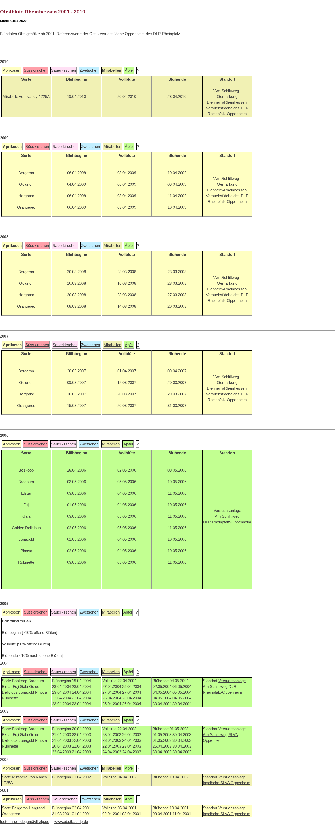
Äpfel (129, 70)
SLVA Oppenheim (235, 783)
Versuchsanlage (232, 681)
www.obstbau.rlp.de (71, 822)
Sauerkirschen (63, 70)
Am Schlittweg (215, 686)
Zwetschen (89, 70)
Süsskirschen (35, 70)
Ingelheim (211, 783)
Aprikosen (11, 70)
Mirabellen (112, 147)
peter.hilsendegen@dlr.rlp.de (25, 822)
